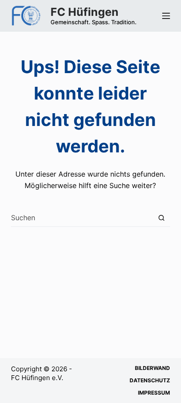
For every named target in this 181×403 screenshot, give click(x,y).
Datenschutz (150, 380)
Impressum (154, 392)
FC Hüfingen (85, 11)
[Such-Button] (161, 217)
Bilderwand (152, 368)
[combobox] (82, 217)
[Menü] (166, 16)
